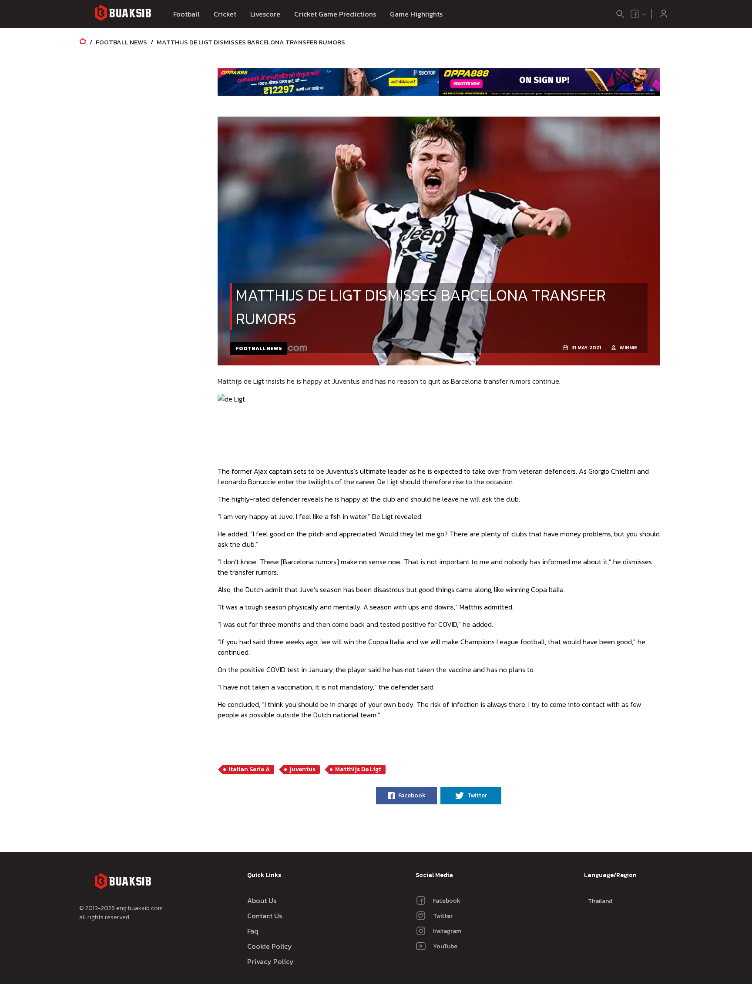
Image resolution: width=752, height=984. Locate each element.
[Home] (82, 42)
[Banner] (328, 82)
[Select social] (638, 14)
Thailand (600, 901)
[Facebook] (635, 14)
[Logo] (122, 14)
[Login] (663, 14)
